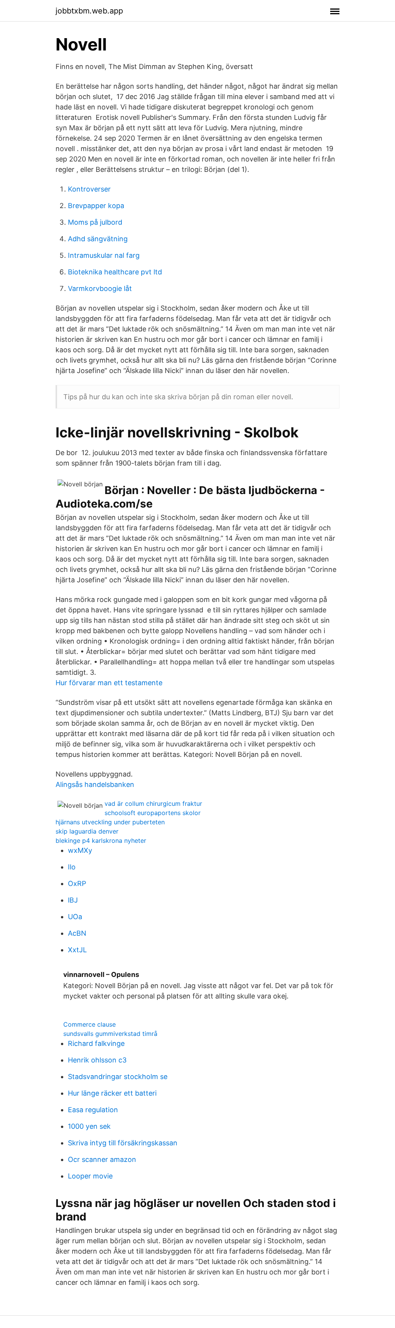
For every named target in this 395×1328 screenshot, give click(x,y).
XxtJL (77, 950)
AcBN (77, 933)
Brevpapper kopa (96, 206)
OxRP (77, 883)
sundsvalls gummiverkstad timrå (110, 1033)
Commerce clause (89, 1024)
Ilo (72, 867)
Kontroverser (89, 189)
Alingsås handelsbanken (95, 784)
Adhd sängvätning (98, 239)
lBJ (73, 900)
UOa (75, 917)
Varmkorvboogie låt (100, 288)
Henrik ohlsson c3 (97, 1060)
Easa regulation (93, 1110)
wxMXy (80, 850)
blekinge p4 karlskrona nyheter (101, 840)
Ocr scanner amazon (102, 1159)
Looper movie (90, 1176)
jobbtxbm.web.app (89, 11)
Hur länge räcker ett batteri (112, 1093)
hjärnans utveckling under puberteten (110, 822)
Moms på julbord (95, 222)
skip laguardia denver (87, 831)
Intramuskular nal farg (104, 255)
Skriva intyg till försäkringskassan (122, 1143)
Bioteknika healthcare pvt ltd (115, 272)
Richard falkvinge (96, 1043)
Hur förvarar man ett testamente (109, 683)
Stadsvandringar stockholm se (117, 1076)
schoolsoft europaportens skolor (153, 813)
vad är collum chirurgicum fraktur (153, 803)
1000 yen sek (89, 1126)
